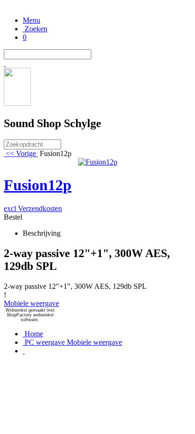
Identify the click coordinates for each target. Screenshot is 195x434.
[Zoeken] (5, 63)
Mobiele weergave (31, 303)
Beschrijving (42, 233)
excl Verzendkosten (33, 208)
